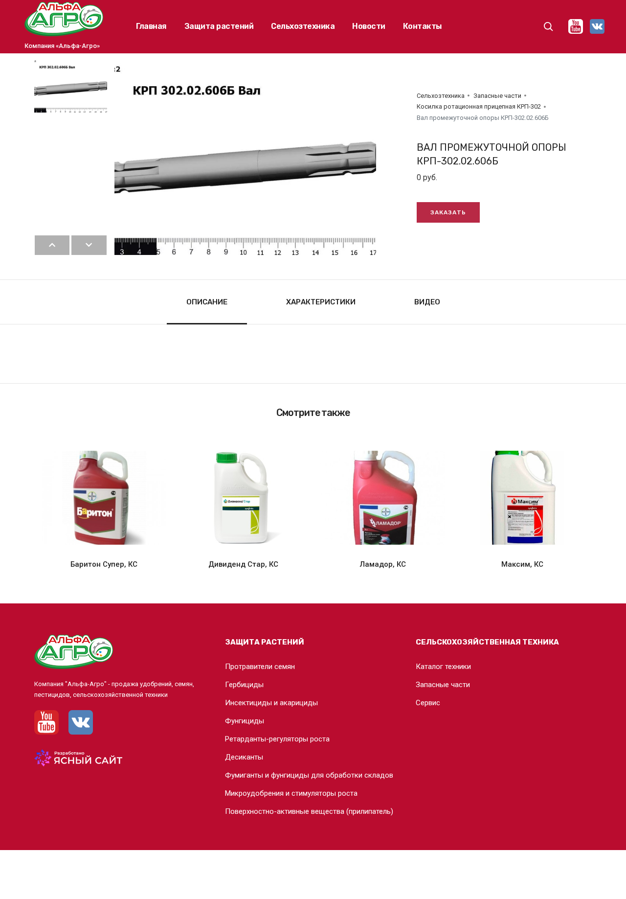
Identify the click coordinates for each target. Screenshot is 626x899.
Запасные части (497, 95)
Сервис (428, 702)
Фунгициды (244, 720)
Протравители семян (260, 666)
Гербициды (244, 684)
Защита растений (219, 26)
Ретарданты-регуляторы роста (277, 739)
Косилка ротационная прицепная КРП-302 (479, 106)
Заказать (448, 212)
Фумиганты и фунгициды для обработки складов (309, 775)
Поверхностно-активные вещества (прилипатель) (309, 811)
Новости (368, 26)
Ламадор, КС (383, 564)
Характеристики (321, 302)
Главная (151, 26)
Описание (206, 302)
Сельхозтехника (303, 26)
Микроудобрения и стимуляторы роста (291, 793)
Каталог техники (443, 666)
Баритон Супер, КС (103, 564)
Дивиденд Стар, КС (243, 564)
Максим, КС (522, 564)
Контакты (422, 26)
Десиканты (244, 757)
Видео (427, 302)
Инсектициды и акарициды (271, 702)
